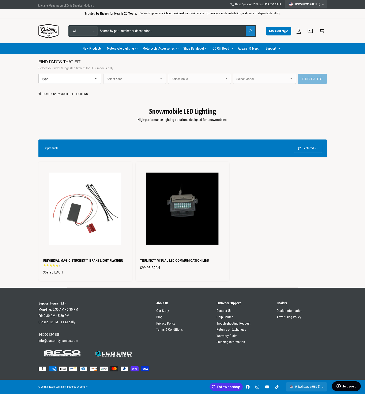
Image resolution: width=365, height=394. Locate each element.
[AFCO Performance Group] (62, 353)
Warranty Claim (227, 336)
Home (46, 94)
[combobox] (177, 31)
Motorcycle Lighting (120, 48)
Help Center (225, 317)
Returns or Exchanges (231, 330)
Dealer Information (289, 311)
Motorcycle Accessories (159, 48)
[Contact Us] (310, 31)
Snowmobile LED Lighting (70, 94)
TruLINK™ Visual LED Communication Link (174, 260)
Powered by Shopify (77, 386)
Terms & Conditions (169, 330)
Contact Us (224, 311)
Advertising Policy (289, 317)
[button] (122, 48)
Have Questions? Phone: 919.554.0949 (258, 4)
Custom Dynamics (56, 386)
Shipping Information (231, 342)
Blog (159, 317)
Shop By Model (193, 48)
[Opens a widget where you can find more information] (346, 386)
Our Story (162, 311)
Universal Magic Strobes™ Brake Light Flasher (83, 260)
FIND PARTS (312, 78)
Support (271, 48)
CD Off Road (220, 48)
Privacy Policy (165, 323)
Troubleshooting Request (234, 323)
